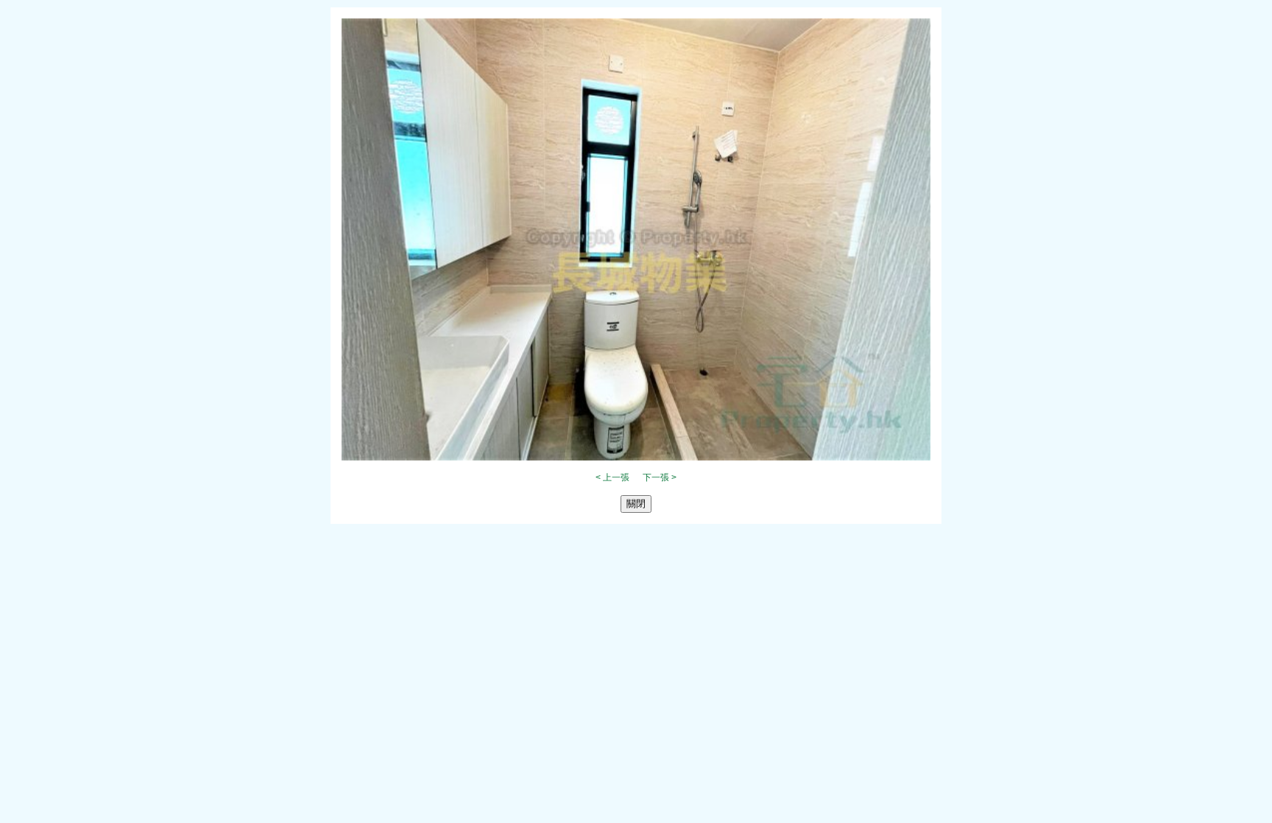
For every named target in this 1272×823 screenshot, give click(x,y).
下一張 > (659, 477)
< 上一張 (612, 477)
